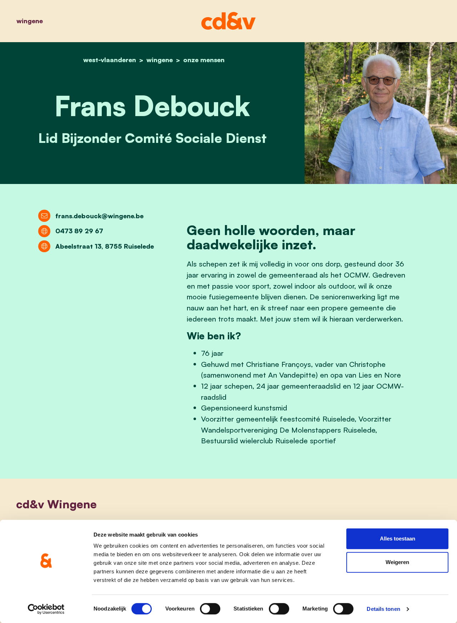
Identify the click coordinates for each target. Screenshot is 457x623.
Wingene (29, 21)
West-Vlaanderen (109, 60)
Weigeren (397, 562)
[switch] (210, 608)
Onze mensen (204, 60)
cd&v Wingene (56, 504)
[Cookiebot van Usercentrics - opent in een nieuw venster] (46, 609)
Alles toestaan (397, 538)
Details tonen (383, 609)
